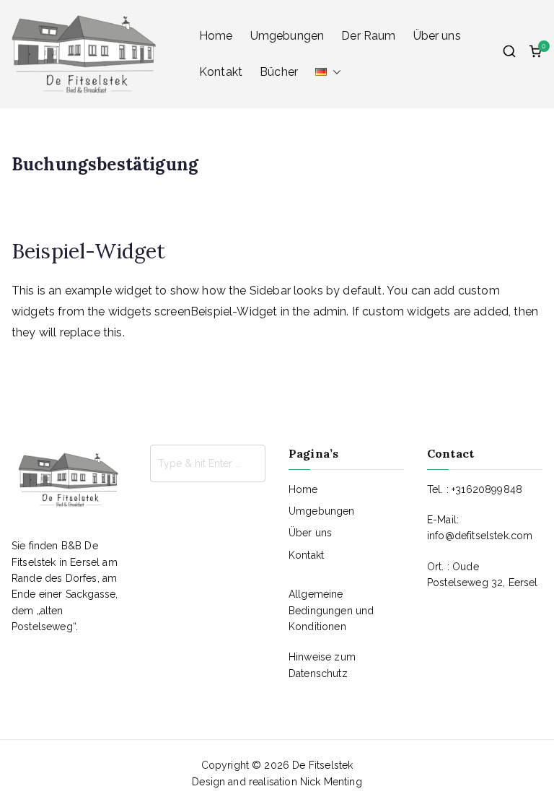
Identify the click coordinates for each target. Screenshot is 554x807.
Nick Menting (331, 782)
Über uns (437, 36)
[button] (334, 72)
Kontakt (220, 72)
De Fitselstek (322, 765)
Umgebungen (287, 36)
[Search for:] (208, 463)
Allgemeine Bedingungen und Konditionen (331, 610)
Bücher (279, 72)
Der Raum (368, 36)
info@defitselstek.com (479, 535)
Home (216, 36)
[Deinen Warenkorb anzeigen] (535, 54)
